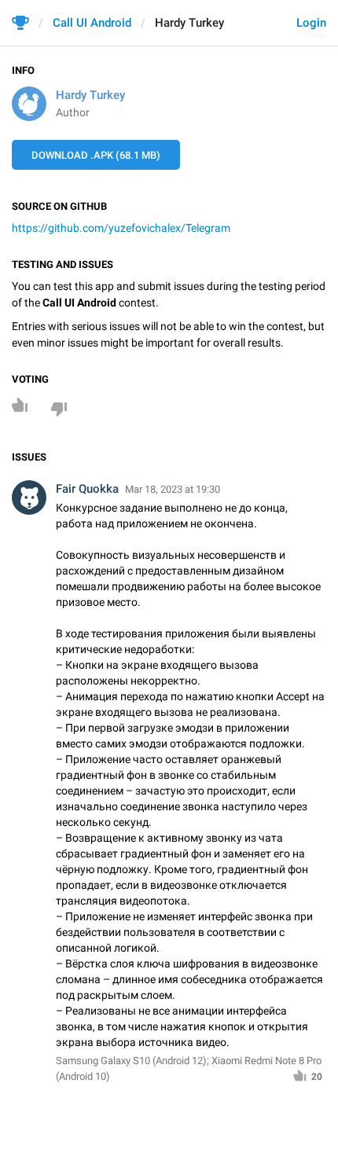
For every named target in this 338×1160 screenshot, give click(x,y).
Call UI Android (92, 23)
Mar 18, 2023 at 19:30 (172, 489)
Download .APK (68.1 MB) (95, 155)
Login (311, 23)
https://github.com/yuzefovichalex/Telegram (121, 228)
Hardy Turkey (90, 95)
